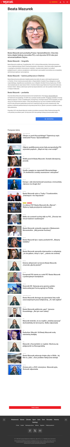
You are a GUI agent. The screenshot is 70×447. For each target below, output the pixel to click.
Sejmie (49, 97)
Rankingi (35, 422)
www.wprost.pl (37, 443)
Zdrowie (28, 419)
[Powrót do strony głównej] (4, 419)
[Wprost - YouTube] (40, 431)
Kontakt (22, 425)
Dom (43, 419)
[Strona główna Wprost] (8, 2)
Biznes (22, 419)
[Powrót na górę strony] (66, 419)
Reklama (37, 425)
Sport (34, 419)
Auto (38, 419)
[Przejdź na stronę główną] (1, 2)
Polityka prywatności (50, 425)
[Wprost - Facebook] (30, 431)
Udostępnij (50, 119)
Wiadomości (15, 419)
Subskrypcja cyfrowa (29, 425)
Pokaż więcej (35, 407)
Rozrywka (49, 419)
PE (42, 103)
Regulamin (42, 425)
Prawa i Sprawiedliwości (51, 96)
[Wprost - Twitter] (35, 431)
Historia (56, 419)
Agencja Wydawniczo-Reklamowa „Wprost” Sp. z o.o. (32, 438)
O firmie (17, 425)
